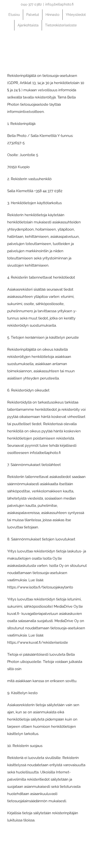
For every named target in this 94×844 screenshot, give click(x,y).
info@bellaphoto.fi (59, 4)
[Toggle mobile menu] (85, 44)
